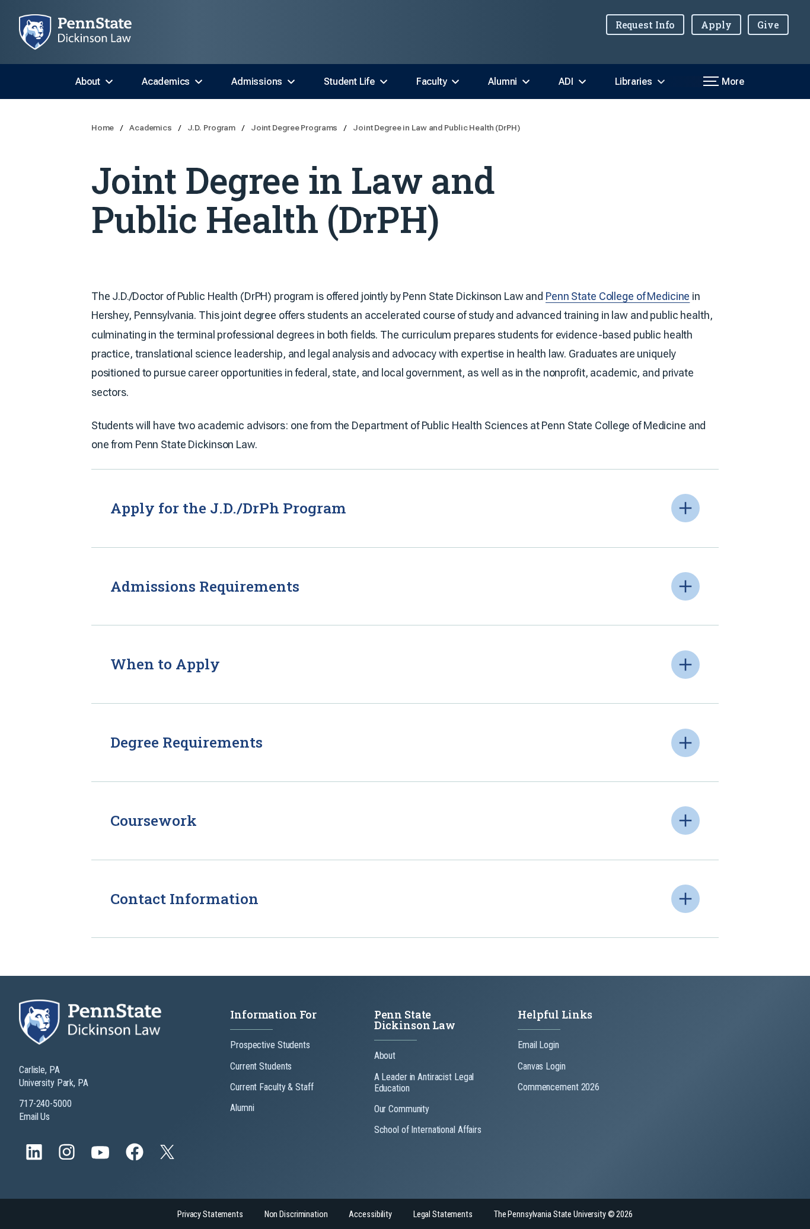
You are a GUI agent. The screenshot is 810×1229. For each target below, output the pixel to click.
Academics (166, 81)
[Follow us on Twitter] (168, 1155)
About (87, 81)
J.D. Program (212, 127)
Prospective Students (270, 1045)
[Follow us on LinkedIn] (35, 1157)
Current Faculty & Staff (271, 1087)
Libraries (633, 81)
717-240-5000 (45, 1103)
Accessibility (370, 1214)
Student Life (349, 81)
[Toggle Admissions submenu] (291, 82)
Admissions (256, 81)
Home (103, 127)
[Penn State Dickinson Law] (85, 32)
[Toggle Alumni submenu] (526, 82)
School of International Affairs (427, 1129)
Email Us (34, 1116)
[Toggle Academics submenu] (198, 82)
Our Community (401, 1109)
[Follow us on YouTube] (101, 1157)
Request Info (645, 24)
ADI (566, 81)
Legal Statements (443, 1214)
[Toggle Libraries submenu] (661, 82)
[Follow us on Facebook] (136, 1157)
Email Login (538, 1045)
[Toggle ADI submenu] (582, 82)
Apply (716, 24)
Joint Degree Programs (295, 127)
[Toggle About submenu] (109, 82)
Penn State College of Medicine (618, 296)
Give (768, 24)
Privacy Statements (210, 1214)
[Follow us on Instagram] (68, 1157)
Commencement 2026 (558, 1087)
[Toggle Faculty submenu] (455, 82)
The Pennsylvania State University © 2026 (563, 1214)
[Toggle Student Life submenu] (384, 82)
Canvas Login (542, 1066)
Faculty (431, 81)
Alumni (502, 81)
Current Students (261, 1066)
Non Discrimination (296, 1214)
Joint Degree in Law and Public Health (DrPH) (436, 127)
